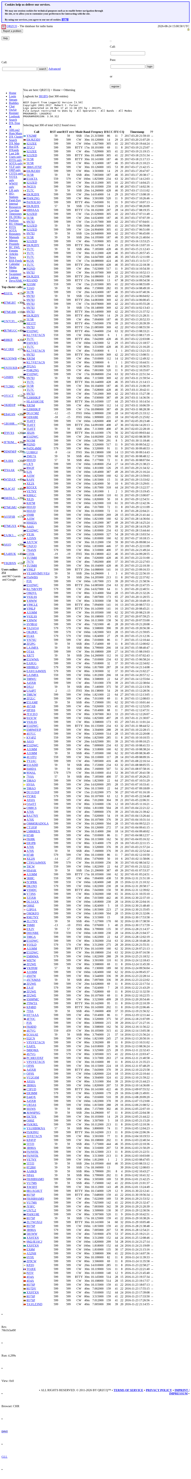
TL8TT (30, 421)
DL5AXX (32, 901)
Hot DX (14, 146)
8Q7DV (31, 1288)
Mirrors (13, 240)
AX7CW (31, 542)
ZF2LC (30, 698)
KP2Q (30, 1265)
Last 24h (14, 153)
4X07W (31, 976)
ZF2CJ (30, 147)
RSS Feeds (15, 260)
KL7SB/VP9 (34, 589)
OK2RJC (32, 632)
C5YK (30, 553)
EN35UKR (10, 367)
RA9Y (30, 479)
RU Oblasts (16, 223)
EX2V (30, 929)
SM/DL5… (10, 498)
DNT (4, 1431)
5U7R (30, 292)
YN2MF (31, 135)
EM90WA (32, 956)
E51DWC (32, 331)
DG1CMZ (32, 413)
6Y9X (30, 1257)
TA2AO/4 (32, 628)
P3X (29, 581)
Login (12, 96)
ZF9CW (31, 1261)
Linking (13, 277)
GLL (4, 1456)
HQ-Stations (13, 195)
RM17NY (32, 917)
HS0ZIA (31, 522)
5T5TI (30, 1144)
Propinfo (14, 243)
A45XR (31, 682)
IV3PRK (31, 882)
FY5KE (31, 796)
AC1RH (9, 349)
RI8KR (8, 339)
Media (12, 267)
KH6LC (31, 495)
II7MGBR (10, 312)
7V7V (30, 561)
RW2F (30, 467)
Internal (13, 203)
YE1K (30, 534)
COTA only (16, 173)
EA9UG (31, 663)
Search (13, 119)
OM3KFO (32, 913)
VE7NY (31, 491)
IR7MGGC (10, 330)
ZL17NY (32, 921)
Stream (13, 99)
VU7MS (31, 1183)
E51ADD (32, 764)
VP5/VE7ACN (35, 1042)
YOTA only (13, 178)
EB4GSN (9, 414)
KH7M (30, 503)
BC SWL (14, 247)
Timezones (15, 213)
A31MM (31, 612)
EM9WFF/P (33, 729)
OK (65, 19)
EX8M (30, 1249)
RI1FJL (8, 293)
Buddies (14, 103)
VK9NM (31, 968)
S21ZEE (31, 143)
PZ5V (30, 1272)
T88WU (31, 679)
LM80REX (33, 831)
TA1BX (8, 460)
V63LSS (31, 596)
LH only (14, 190)
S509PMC (32, 999)
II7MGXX (10, 526)
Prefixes (13, 220)
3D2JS (30, 432)
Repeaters (15, 233)
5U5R (30, 159)
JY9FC (30, 1206)
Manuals (14, 237)
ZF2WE (31, 964)
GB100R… (11, 423)
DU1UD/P (32, 792)
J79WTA (31, 1003)
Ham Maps (15, 133)
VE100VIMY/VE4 (37, 573)
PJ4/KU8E (32, 1214)
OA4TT (31, 804)
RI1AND (32, 280)
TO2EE (31, 1269)
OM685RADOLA (37, 823)
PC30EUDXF (34, 1058)
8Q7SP (30, 1194)
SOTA (13, 230)
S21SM (30, 284)
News (12, 257)
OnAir (13, 109)
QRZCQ (12, 26)
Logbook (14, 116)
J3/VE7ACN (34, 1136)
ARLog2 (14, 130)
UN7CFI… (10, 321)
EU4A (30, 636)
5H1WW (31, 1233)
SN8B (30, 514)
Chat (12, 106)
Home (12, 93)
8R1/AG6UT (34, 1190)
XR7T (30, 655)
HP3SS (30, 710)
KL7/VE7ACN (35, 335)
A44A (30, 526)
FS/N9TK (32, 1151)
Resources (15, 207)
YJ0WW (31, 600)
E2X (29, 471)
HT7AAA (32, 1015)
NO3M (30, 440)
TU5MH (31, 557)
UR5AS (31, 1104)
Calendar (14, 264)
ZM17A (31, 456)
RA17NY (32, 815)
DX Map (14, 143)
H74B (30, 835)
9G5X (30, 260)
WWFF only (13, 185)
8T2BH (31, 1167)
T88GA (31, 936)
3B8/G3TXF (34, 167)
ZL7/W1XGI (34, 1222)
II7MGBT (10, 302)
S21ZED (31, 155)
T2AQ (30, 288)
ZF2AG (31, 366)
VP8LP (30, 569)
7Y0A (30, 776)
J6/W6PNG (33, 1112)
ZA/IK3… (10, 535)
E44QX (31, 1097)
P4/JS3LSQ (33, 202)
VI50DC (31, 890)
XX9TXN (32, 1237)
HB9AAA (32, 210)
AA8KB (31, 1171)
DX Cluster (16, 136)
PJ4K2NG (32, 370)
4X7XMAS (33, 979)
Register (14, 113)
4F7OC (30, 1018)
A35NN (31, 538)
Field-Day (15, 200)
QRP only (15, 170)
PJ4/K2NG (33, 198)
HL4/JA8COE (35, 401)
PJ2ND (30, 268)
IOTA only (15, 160)
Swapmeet (15, 274)
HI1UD (31, 460)
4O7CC (31, 733)
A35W (30, 475)
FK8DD (31, 1026)
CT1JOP (31, 827)
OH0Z (30, 905)
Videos (13, 270)
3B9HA (31, 1085)
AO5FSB (9, 516)
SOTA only (16, 163)
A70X (30, 811)
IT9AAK (9, 470)
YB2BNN (10, 563)
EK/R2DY (32, 245)
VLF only (15, 166)
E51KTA (31, 178)
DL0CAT (9, 488)
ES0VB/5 (32, 342)
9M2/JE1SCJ (34, 1241)
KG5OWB (10, 358)
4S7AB (30, 706)
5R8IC (30, 878)
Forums (13, 250)
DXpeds (14, 150)
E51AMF (32, 702)
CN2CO (31, 546)
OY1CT (9, 395)
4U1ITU (31, 757)
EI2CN (30, 1038)
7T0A (30, 1011)
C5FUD (31, 1089)
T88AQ (31, 780)
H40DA (31, 768)
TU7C (30, 190)
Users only (15, 156)
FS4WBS (32, 577)
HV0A (30, 784)
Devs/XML (16, 280)
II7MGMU (10, 507)
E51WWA (32, 659)
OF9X (30, 1065)
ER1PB (31, 843)
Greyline (14, 210)
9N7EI (30, 221)
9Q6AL (31, 772)
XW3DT (31, 1187)
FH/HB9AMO (35, 1179)
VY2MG (9, 386)
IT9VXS (9, 433)
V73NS (31, 893)
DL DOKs (15, 217)
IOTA (12, 227)
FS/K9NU (32, 1132)
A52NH (31, 1253)
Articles (13, 253)
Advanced (54, 68)
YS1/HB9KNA (35, 1128)
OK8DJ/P (9, 405)
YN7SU (31, 639)
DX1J (30, 686)
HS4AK (31, 870)
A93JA (30, 800)
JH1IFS (43, 96)
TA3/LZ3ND (34, 1304)
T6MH (30, 925)
